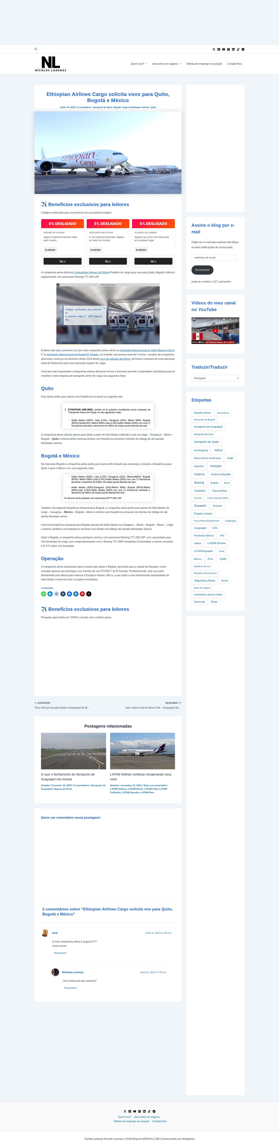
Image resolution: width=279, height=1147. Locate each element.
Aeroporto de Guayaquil (208, 426)
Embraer (217, 505)
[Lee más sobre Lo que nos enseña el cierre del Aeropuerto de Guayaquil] (73, 751)
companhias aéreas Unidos (208, 594)
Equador (200, 505)
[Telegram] (243, 49)
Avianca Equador (221, 474)
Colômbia (199, 490)
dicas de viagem (202, 587)
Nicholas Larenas (72, 972)
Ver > (62, 261)
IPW (222, 535)
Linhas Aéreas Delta (217, 498)
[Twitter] (213, 49)
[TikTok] (238, 49)
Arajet (230, 458)
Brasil (227, 483)
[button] (36, 49)
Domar (224, 580)
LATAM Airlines (118, 789)
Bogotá (117, 107)
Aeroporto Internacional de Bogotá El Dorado (72, 354)
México (198, 559)
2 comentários (84, 107)
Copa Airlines (219, 490)
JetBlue (197, 543)
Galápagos (230, 520)
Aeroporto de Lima (203, 434)
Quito (153, 107)
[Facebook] (218, 49)
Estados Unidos (203, 513)
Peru (210, 559)
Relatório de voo (202, 566)
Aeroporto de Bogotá (204, 419)
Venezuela (199, 601)
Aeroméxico (223, 413)
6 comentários (81, 785)
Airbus (218, 450)
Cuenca (198, 498)
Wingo (214, 601)
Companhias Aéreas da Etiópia (91, 272)
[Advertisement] (139, 22)
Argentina (199, 466)
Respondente (60, 953)
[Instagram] (228, 49)
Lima (221, 551)
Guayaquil (200, 528)
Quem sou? (137, 63)
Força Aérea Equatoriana (206, 520)
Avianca (199, 474)
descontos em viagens (165, 63)
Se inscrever (202, 269)
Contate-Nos (234, 63)
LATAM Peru (147, 792)
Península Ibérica (204, 535)
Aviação (45, 785)
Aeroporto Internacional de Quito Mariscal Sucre (147, 350)
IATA (214, 528)
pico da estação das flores (115, 359)
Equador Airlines (202, 412)
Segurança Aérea (63, 789)
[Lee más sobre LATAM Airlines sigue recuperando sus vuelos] (142, 751)
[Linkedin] (233, 49)
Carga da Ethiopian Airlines (136, 107)
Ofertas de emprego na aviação (204, 63)
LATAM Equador (131, 792)
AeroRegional (201, 450)
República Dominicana (205, 573)
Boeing (199, 482)
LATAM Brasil (135, 789)
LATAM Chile (151, 789)
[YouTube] (223, 49)
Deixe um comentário (155, 785)
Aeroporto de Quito (102, 107)
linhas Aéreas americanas (207, 458)
